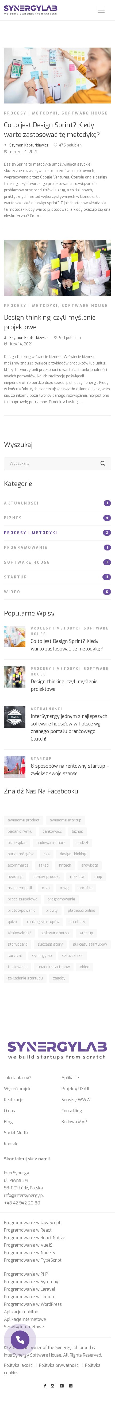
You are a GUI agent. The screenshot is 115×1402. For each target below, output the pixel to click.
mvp (46, 887)
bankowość (52, 831)
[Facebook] (45, 1386)
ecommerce (18, 865)
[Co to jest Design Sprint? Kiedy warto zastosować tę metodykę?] (57, 75)
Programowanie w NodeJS (29, 1253)
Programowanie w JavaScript (32, 1222)
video (84, 967)
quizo (12, 921)
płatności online (81, 910)
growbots (89, 865)
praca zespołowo (22, 899)
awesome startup (65, 820)
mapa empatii (20, 887)
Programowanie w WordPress (33, 1304)
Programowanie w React (28, 1230)
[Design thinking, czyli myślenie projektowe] (57, 268)
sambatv (77, 921)
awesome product (24, 820)
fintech (65, 865)
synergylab (42, 955)
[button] (20, 1340)
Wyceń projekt (18, 1089)
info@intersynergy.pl (24, 1195)
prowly (52, 910)
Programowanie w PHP (26, 1274)
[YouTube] (61, 1386)
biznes (77, 831)
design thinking (73, 854)
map (98, 876)
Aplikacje (70, 1078)
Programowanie (56, 547)
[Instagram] (52, 1386)
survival (15, 955)
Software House (85, 113)
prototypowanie (22, 910)
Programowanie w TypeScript (33, 1260)
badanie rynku (20, 831)
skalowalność (19, 933)
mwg (64, 887)
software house (55, 933)
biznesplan (17, 842)
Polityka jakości (18, 1365)
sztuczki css (72, 955)
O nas (9, 1111)
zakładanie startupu (25, 978)
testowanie (18, 967)
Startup (56, 577)
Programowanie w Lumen (29, 1297)
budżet (82, 842)
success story (50, 944)
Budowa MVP (74, 1122)
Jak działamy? (17, 1078)
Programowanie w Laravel (29, 1289)
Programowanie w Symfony (31, 1282)
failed (44, 865)
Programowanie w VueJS (28, 1245)
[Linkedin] (71, 1386)
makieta (77, 876)
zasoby (59, 978)
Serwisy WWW (76, 1100)
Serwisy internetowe (24, 1327)
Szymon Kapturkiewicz (28, 145)
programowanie (61, 899)
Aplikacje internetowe (25, 1319)
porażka (86, 887)
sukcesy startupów (90, 944)
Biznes (56, 518)
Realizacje (13, 1100)
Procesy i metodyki (31, 113)
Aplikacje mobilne (21, 1312)
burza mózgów (20, 854)
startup (86, 933)
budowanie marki (51, 842)
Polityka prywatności (59, 1365)
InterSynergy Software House (32, 1355)
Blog (8, 1122)
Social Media (16, 1133)
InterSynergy (16, 1173)
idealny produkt (46, 876)
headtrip (15, 876)
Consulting (72, 1111)
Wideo (56, 592)
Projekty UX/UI (75, 1089)
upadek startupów (54, 967)
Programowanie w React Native (34, 1237)
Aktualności (56, 503)
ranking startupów (43, 921)
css (47, 854)
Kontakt (11, 1144)
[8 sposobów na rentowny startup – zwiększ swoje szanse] (14, 759)
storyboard (18, 944)
